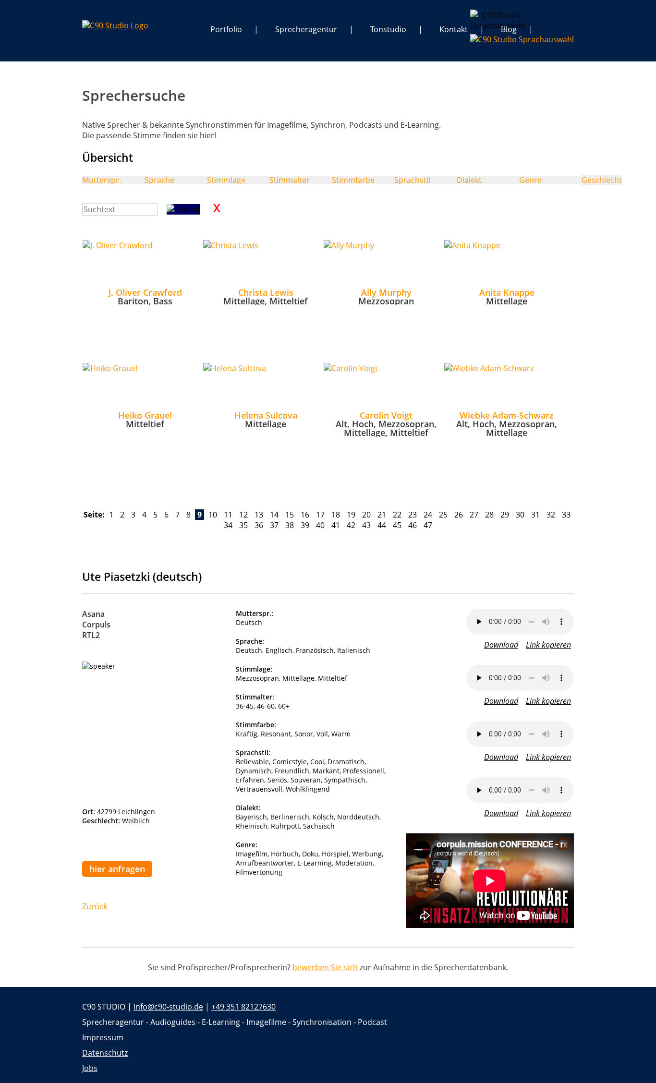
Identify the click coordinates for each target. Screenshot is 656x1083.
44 (381, 525)
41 (335, 525)
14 (274, 514)
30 (520, 514)
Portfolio (226, 29)
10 (212, 514)
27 (474, 514)
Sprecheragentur (306, 29)
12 (243, 514)
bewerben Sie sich (325, 967)
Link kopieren (548, 644)
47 (428, 525)
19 (351, 514)
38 (289, 525)
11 (228, 514)
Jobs (89, 1068)
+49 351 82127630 (243, 1006)
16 (305, 514)
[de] (477, 17)
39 (305, 525)
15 (289, 514)
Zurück (94, 906)
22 (397, 514)
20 (366, 514)
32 (551, 514)
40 (320, 525)
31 (535, 514)
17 (320, 514)
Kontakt (453, 29)
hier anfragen (117, 869)
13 (259, 514)
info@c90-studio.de (168, 1006)
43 (366, 525)
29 (504, 514)
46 (412, 525)
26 (458, 514)
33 (566, 514)
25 (443, 514)
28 (489, 514)
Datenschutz (105, 1052)
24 (428, 514)
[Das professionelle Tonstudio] (115, 25)
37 (274, 525)
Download (501, 644)
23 (412, 514)
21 (381, 514)
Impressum (102, 1037)
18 (335, 514)
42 (351, 525)
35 (243, 525)
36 (259, 525)
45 (397, 525)
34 (228, 525)
